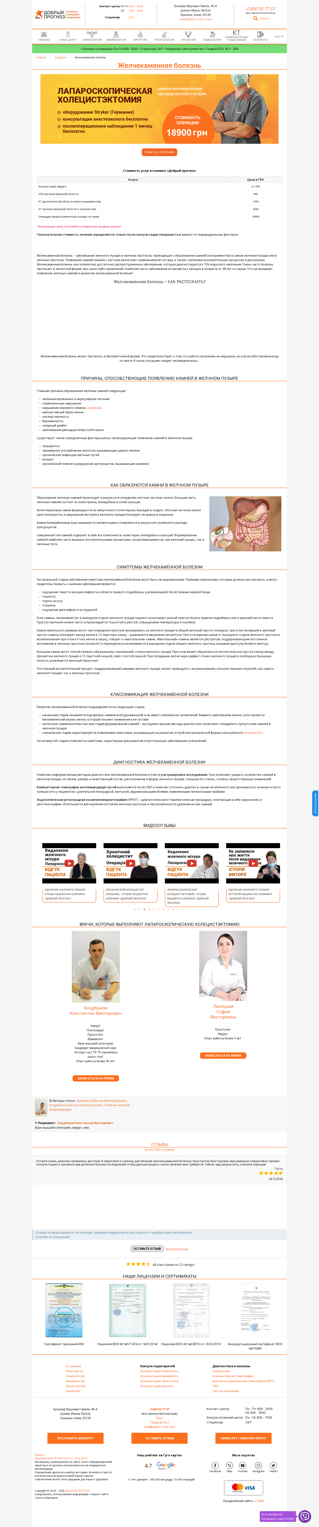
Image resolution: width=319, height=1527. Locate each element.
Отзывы (159, 1144)
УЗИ (215, 1386)
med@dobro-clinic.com (195, 19)
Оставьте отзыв (147, 1249)
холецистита (253, 733)
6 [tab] (159, 909)
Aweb (260, 1501)
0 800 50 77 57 (260, 8)
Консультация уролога (156, 1386)
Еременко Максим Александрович (101, 1101)
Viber (159, 1418)
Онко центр (67, 39)
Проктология (164, 39)
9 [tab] (173, 909)
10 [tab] (178, 909)
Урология (188, 39)
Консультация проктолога (159, 1381)
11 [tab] (182, 909)
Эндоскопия (212, 39)
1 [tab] (135, 909)
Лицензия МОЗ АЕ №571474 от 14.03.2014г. (61, 1458)
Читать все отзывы (176, 1249)
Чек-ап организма (225, 1391)
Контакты (260, 39)
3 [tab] (144, 909)
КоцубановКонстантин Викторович (96, 1010)
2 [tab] (139, 909)
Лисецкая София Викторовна (223, 1011)
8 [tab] (168, 909)
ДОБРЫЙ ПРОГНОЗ (77, 1490)
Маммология (116, 39)
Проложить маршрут (75, 1438)
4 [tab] (149, 909)
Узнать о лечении (159, 152)
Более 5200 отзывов (159, 1150)
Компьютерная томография (236, 38)
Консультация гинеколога (159, 1371)
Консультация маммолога (159, 1376)
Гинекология (92, 39)
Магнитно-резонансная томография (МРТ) (243, 1381)
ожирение (94, 408)
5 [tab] (154, 909)
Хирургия (140, 39)
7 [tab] (163, 909)
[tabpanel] (69, 873)
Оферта (40, 1454)
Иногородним (315, 803)
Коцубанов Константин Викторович (75, 1105)
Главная (44, 39)
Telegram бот (159, 1422)
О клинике (73, 1366)
